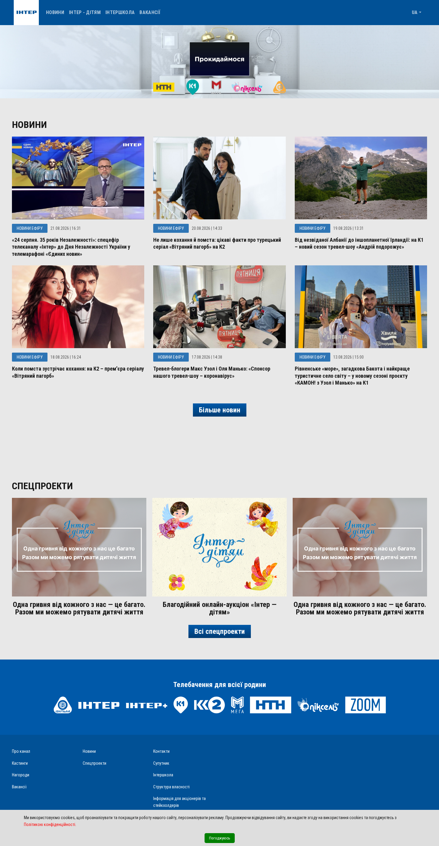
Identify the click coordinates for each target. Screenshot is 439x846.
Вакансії (149, 12)
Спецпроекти (94, 763)
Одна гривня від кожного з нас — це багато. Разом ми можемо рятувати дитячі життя (79, 608)
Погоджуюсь (219, 838)
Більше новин (219, 410)
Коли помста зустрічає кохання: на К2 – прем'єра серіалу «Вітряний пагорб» (78, 372)
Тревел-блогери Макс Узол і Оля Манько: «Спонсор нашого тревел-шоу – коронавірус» (211, 372)
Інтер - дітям (85, 12)
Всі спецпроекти (219, 631)
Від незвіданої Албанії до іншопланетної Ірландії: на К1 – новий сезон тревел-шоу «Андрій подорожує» (359, 243)
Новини (55, 12)
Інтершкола (120, 12)
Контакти (161, 751)
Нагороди (20, 774)
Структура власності (171, 786)
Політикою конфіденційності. (50, 824)
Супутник (161, 763)
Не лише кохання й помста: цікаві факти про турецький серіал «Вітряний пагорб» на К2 (217, 243)
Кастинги (20, 763)
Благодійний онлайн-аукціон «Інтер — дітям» (220, 608)
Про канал (21, 751)
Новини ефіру (30, 228)
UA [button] (415, 12)
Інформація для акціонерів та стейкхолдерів (179, 802)
